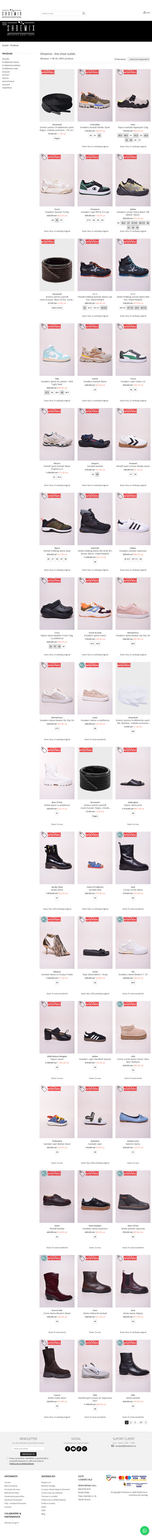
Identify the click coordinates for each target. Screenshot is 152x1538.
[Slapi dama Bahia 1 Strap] (95, 942)
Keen (133, 124)
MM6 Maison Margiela (57, 1056)
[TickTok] (78, 1448)
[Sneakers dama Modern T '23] (133, 942)
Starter (95, 378)
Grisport (95, 463)
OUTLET (5, 75)
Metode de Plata (11, 1492)
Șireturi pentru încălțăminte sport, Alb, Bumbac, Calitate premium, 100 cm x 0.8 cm (133, 722)
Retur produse (10, 1485)
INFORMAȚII (11, 1476)
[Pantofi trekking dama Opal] (57, 519)
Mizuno (57, 463)
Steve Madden (95, 1225)
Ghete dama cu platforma (57, 805)
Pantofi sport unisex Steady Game (133, 466)
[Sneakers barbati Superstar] (133, 519)
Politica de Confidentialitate (22, 1463)
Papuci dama (57, 1059)
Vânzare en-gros (11, 1522)
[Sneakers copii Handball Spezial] (95, 1027)
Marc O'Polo (57, 802)
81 (141, 1422)
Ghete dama (57, 889)
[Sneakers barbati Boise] (95, 349)
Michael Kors (133, 632)
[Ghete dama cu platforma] (57, 773)
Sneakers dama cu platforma (95, 720)
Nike (57, 378)
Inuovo (57, 1395)
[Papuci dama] (57, 1027)
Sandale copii (95, 1143)
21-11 (95, 294)
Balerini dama (133, 1143)
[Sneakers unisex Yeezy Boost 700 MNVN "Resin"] (133, 180)
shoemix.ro (48, 1476)
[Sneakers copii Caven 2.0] (133, 349)
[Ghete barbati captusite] (133, 1196)
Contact (7, 1507)
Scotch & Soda (95, 632)
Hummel (133, 463)
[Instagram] (84, 1448)
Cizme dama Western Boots (57, 1313)
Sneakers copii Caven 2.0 (133, 381)
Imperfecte (7, 87)
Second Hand (8, 81)
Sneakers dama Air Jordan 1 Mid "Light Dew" (57, 383)
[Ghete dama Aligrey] (133, 1281)
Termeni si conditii (49, 1496)
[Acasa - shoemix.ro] (17, 13)
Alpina (57, 548)
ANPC (43, 1507)
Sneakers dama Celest (95, 635)
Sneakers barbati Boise (95, 381)
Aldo (133, 1395)
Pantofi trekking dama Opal (57, 550)
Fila (133, 971)
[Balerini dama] (133, 1112)
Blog (43, 1514)
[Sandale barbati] (95, 434)
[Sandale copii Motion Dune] (57, 1112)
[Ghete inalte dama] (57, 1366)
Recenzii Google (48, 1485)
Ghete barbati (133, 1397)
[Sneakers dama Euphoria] (95, 1196)
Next (95, 1310)
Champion (95, 209)
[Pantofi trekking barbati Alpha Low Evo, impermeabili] (95, 265)
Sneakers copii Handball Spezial (95, 1059)
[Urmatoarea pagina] (146, 1422)
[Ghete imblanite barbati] (95, 1281)
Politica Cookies (48, 1503)
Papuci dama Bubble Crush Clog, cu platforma (57, 637)
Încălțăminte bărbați (11, 65)
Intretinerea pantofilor (14, 1496)
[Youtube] (73, 1448)
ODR (43, 1510)
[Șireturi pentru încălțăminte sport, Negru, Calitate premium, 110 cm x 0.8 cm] (57, 95)
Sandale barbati (95, 466)
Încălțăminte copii (10, 68)
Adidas (133, 209)
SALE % (5, 78)
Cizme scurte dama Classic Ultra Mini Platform (133, 1060)
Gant (133, 887)
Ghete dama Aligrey (133, 1313)
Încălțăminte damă (10, 62)
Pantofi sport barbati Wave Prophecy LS (57, 467)
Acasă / (6, 45)
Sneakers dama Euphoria (95, 1228)
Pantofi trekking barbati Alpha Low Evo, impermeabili (95, 298)
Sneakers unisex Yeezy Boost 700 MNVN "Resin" (133, 213)
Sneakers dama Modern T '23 (133, 974)
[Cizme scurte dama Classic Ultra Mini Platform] (133, 1027)
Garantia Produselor (13, 1499)
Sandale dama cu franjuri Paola (57, 974)
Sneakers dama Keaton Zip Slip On (133, 635)
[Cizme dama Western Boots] (57, 1281)
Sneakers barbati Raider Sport (95, 127)
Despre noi (46, 1482)
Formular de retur (12, 1489)
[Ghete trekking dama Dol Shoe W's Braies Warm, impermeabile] (95, 519)
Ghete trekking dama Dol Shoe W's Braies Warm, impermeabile (95, 552)
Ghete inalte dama (57, 1397)
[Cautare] (83, 13)
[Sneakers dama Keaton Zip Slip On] (133, 603)
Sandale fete (95, 889)
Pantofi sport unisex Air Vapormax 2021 (95, 1399)
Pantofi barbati (57, 1228)
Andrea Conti (133, 1141)
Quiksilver (95, 1141)
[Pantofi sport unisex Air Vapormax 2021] (95, 1366)
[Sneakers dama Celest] (95, 603)
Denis (57, 1225)
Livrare (7, 1482)
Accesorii (6, 71)
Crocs (57, 632)
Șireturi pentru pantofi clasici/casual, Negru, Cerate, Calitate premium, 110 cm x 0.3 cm (95, 806)
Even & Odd (57, 1310)
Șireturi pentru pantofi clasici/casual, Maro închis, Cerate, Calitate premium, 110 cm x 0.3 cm (57, 298)
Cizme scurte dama (133, 889)
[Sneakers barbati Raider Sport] (95, 95)
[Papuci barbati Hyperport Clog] (133, 95)
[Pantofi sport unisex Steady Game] (133, 434)
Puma (57, 209)
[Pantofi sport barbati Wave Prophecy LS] (57, 434)
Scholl (95, 971)
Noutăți (5, 58)
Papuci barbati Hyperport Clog (133, 127)
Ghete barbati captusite (133, 1228)
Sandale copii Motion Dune (57, 1143)
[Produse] (4, 24)
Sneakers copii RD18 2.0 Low (95, 212)
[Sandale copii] (95, 1112)
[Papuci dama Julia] (133, 773)
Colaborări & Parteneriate (12, 1515)
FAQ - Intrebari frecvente (15, 1503)
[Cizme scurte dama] (133, 858)
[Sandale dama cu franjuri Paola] (57, 942)
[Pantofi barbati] (57, 1196)
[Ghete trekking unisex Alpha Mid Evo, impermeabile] (133, 265)
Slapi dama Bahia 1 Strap (95, 974)
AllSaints (57, 971)
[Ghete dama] (57, 858)
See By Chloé (57, 887)
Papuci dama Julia (133, 805)
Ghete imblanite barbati (95, 1313)
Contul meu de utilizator (52, 1492)
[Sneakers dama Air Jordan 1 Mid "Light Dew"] (57, 349)
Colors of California (95, 887)
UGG (133, 1056)
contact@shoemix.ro (125, 1445)
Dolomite (95, 548)
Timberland (57, 1141)
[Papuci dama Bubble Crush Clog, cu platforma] (57, 603)
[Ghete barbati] (133, 1366)
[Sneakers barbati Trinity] (57, 180)
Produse (14, 45)
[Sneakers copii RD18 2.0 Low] (95, 180)
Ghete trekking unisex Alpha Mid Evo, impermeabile (133, 298)
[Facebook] (67, 1448)
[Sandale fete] (95, 858)
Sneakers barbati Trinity (57, 212)
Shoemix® (57, 124)
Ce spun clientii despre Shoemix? (55, 1489)
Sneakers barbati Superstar (133, 550)
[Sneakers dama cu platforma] (95, 688)
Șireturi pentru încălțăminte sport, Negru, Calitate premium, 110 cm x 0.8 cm (57, 129)
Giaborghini (133, 802)
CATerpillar (95, 124)
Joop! (95, 717)
